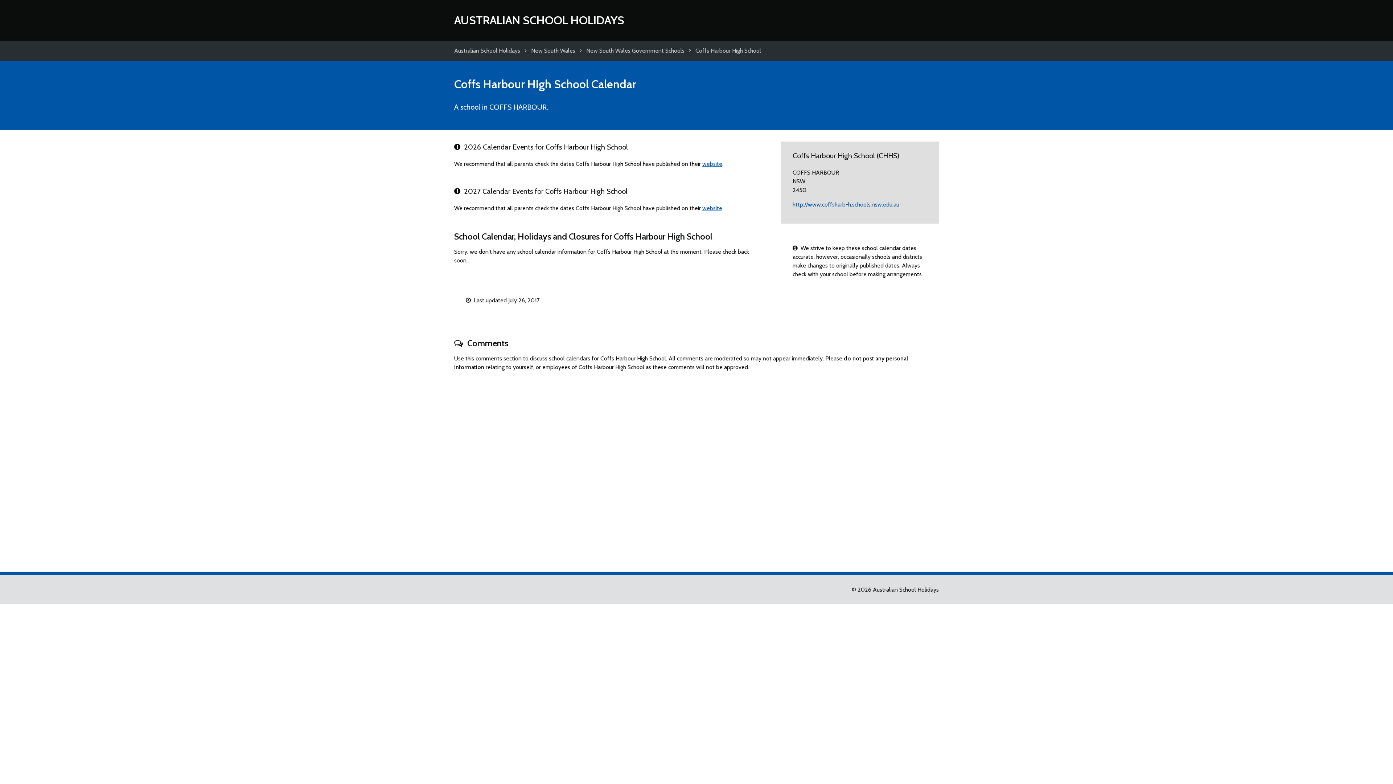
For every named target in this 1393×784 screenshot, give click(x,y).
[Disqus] (696, 468)
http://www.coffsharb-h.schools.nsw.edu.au (846, 204)
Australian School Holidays (539, 20)
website (712, 163)
